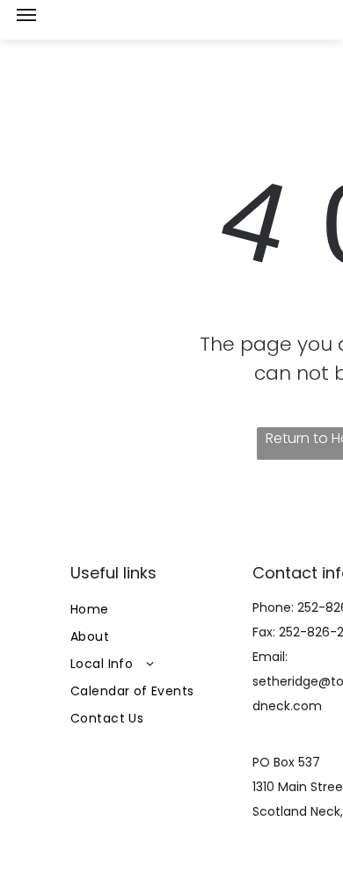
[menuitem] (155, 609)
